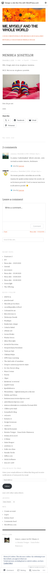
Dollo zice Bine (9, 449)
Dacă (5, 232)
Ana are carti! (9, 463)
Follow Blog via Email (11, 468)
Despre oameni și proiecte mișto (16, 365)
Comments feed (10, 521)
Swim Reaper (9, 442)
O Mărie (7, 439)
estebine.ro (8, 446)
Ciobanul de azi (10, 310)
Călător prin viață (10, 409)
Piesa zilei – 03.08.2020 (12, 277)
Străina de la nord (10, 436)
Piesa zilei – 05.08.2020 (12, 273)
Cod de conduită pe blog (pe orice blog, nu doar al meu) (22, 36)
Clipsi (6, 378)
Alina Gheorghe (10, 341)
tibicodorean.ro (10, 314)
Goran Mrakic (9, 334)
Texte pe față (9, 351)
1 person (21, 166)
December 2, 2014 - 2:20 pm (27, 171)
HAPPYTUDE (9, 385)
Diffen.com (8, 456)
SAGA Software (10, 459)
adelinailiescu (14, 171)
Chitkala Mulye (9, 354)
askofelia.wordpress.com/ (14, 402)
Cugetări (26, 60)
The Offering (9, 287)
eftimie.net (8, 331)
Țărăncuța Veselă (10, 317)
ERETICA (7, 297)
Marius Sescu (9, 337)
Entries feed (9, 518)
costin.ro (7, 425)
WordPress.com (10, 525)
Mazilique (7, 321)
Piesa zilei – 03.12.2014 (37, 232)
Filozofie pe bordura (11, 304)
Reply (37, 154)
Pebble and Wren (10, 395)
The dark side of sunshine (14, 361)
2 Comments (33, 60)
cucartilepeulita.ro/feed (13, 307)
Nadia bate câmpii (11, 324)
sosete (12, 138)
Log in (6, 514)
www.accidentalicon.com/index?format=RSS (20, 405)
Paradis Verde (9, 453)
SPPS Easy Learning (11, 358)
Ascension (8, 270)
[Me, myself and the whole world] (24, 13)
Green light (8, 283)
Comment (37, 226)
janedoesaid (8, 300)
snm (18, 60)
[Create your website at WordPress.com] (24, 3)
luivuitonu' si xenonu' (12, 381)
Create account (10, 511)
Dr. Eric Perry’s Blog (11, 368)
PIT (5, 260)
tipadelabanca (9, 388)
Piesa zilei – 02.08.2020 (12, 280)
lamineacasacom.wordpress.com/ (17, 398)
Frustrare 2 (8, 256)
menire (8, 138)
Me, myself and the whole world (20, 27)
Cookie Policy (8, 563)
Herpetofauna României (13, 348)
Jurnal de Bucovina (11, 344)
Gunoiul (7, 266)
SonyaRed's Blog (10, 412)
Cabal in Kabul (9, 327)
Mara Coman (9, 371)
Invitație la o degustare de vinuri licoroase (18, 40)
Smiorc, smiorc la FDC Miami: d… (27, 539)
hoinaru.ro (8, 419)
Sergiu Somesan (10, 422)
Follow (7, 486)
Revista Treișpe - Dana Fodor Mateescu (19, 432)
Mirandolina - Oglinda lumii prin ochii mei (19, 392)
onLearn (7, 415)
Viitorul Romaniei (10, 429)
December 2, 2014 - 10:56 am (26, 154)
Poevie (6, 375)
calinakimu (13, 154)
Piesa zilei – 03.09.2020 (12, 263)
